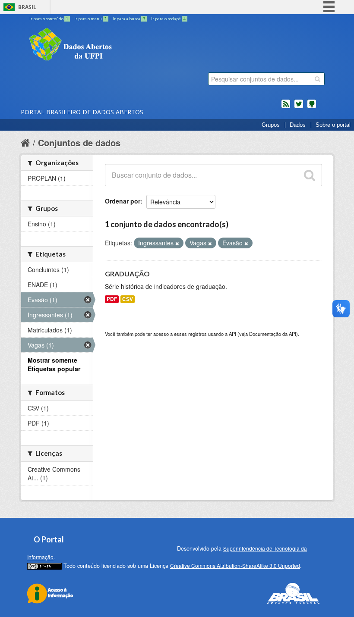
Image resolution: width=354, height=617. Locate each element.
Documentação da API (272, 333)
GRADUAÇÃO (127, 273)
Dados (298, 125)
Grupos (271, 125)
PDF (112, 299)
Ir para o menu (90, 19)
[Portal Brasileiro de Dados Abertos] (122, 45)
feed (285, 107)
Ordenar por (122, 201)
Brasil (27, 7)
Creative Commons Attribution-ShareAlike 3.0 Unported (235, 565)
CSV (127, 299)
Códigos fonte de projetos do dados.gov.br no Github (311, 107)
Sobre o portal (333, 125)
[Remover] (177, 243)
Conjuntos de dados (79, 142)
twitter (298, 107)
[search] (317, 79)
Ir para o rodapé (168, 19)
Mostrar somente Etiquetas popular (54, 364)
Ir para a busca (129, 19)
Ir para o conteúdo (48, 19)
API (232, 333)
